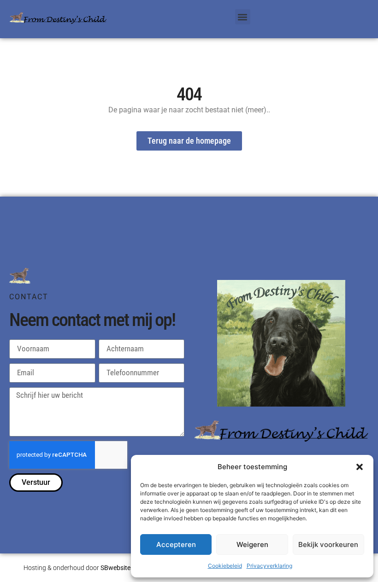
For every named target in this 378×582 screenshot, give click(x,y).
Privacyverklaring (269, 565)
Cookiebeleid (225, 565)
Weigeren (252, 544)
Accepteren (176, 544)
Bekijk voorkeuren (328, 544)
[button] (359, 466)
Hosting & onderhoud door (79, 567)
